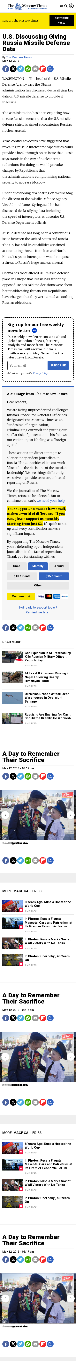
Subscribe (58, 365)
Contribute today (62, 20)
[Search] (65, 6)
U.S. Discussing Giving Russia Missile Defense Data (36, 43)
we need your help (51, 501)
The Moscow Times (19, 57)
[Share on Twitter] (13, 68)
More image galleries (22, 891)
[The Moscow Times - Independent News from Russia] (27, 6)
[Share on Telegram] (20, 68)
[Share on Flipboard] (42, 68)
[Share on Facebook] (5, 68)
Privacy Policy (40, 373)
